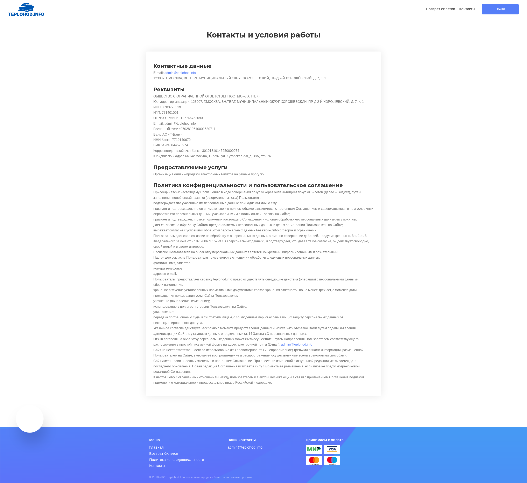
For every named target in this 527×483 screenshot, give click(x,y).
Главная (156, 447)
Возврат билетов (440, 9)
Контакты (467, 9)
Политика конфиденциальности (176, 460)
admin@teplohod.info (180, 73)
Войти (500, 9)
